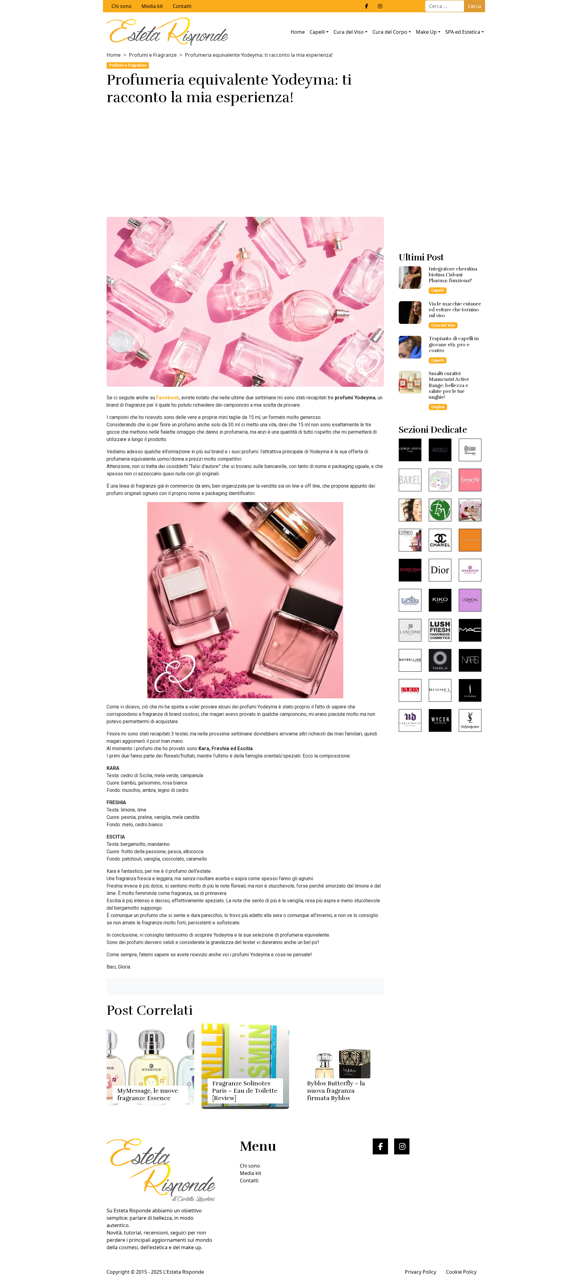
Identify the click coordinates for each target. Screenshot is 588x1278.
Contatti (182, 6)
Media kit (152, 6)
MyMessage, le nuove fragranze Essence (147, 1094)
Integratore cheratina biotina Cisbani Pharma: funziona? (453, 275)
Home (298, 32)
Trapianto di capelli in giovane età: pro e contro (454, 344)
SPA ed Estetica (462, 32)
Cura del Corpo (389, 32)
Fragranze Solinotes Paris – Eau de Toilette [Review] (244, 1091)
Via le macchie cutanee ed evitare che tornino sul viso (455, 310)
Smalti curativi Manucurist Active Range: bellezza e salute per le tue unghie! (449, 385)
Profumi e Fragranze (153, 55)
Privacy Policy (420, 1271)
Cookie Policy (461, 1271)
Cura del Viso (349, 32)
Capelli (317, 32)
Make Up (426, 32)
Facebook (167, 398)
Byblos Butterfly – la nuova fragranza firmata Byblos (336, 1091)
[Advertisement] (245, 159)
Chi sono (121, 6)
